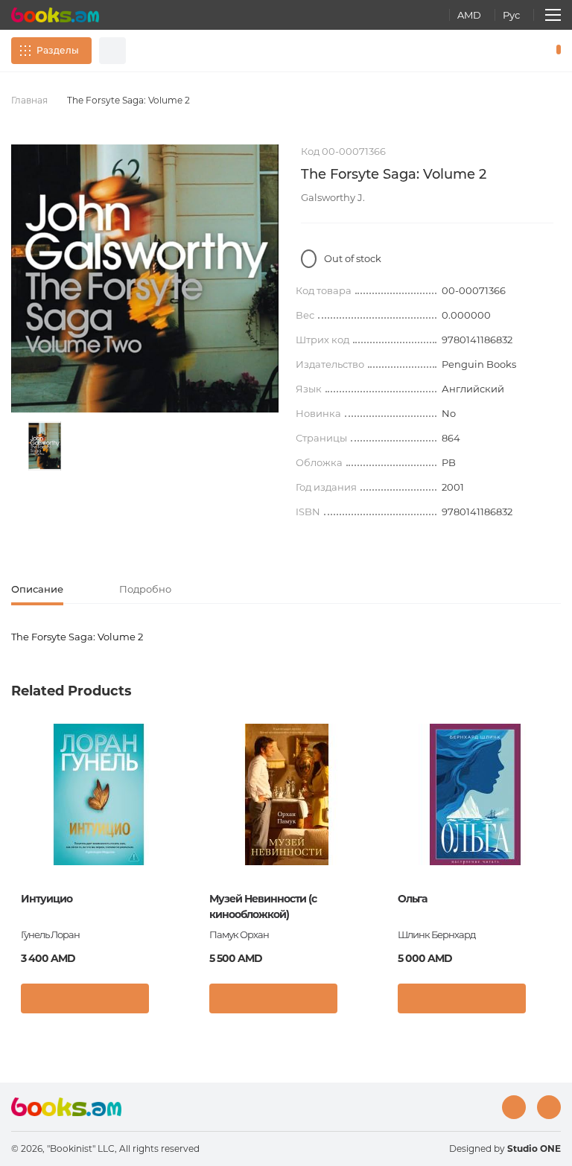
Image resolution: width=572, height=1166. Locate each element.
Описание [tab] (37, 589)
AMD (469, 15)
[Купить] (85, 998)
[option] (44, 446)
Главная (29, 100)
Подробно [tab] (145, 589)
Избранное (520, 50)
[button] (169, 1002)
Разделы (57, 50)
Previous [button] (19, 833)
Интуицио (46, 898)
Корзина (555, 50)
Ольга (412, 898)
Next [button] (553, 833)
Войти (494, 50)
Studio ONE (534, 1148)
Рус (511, 15)
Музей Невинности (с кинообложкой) (263, 906)
